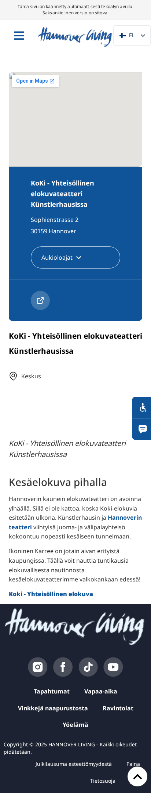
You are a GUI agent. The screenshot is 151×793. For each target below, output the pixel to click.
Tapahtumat (52, 691)
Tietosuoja (102, 780)
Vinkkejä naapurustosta (53, 708)
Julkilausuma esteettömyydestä (74, 763)
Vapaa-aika (100, 691)
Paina (133, 763)
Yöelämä (75, 725)
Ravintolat (118, 708)
